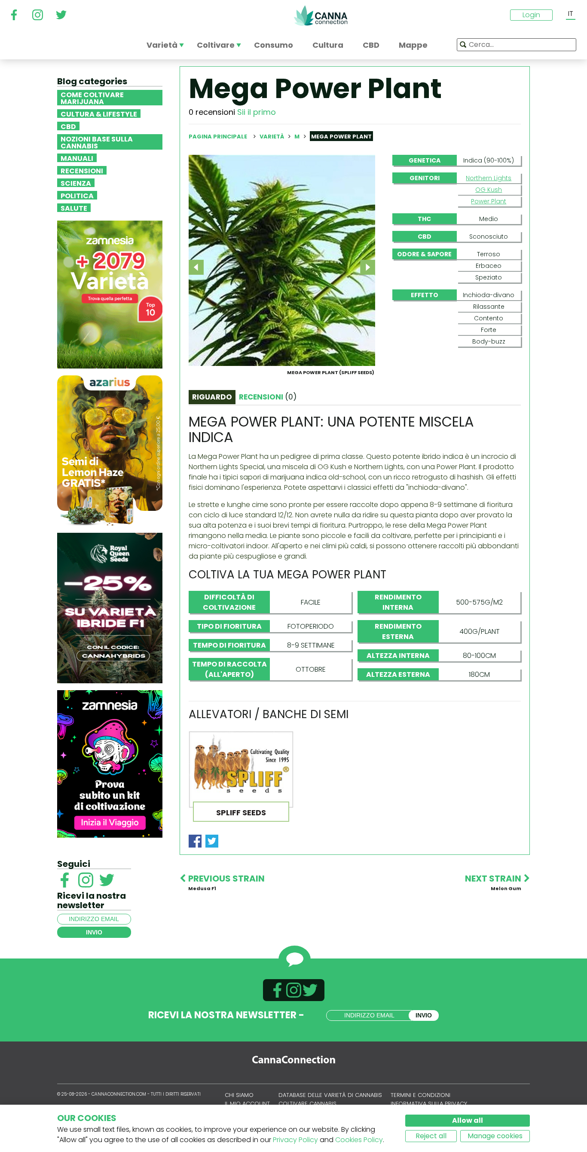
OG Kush (488, 189)
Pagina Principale (218, 136)
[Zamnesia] (109, 294)
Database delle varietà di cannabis (330, 1095)
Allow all (467, 1120)
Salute (74, 207)
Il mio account (247, 1104)
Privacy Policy (295, 1140)
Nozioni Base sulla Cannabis (97, 142)
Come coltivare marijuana (92, 97)
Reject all (431, 1136)
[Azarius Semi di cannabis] (109, 450)
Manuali (77, 158)
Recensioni (82, 170)
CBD (68, 126)
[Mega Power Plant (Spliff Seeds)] (282, 260)
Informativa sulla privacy (429, 1104)
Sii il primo (256, 112)
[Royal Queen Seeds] (109, 607)
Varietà (272, 136)
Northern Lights (488, 178)
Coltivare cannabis (307, 1104)
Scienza (76, 182)
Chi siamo (239, 1095)
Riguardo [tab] (212, 397)
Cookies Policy (359, 1140)
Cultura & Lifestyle (99, 113)
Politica (77, 195)
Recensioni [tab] (268, 397)
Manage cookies (495, 1136)
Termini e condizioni (420, 1095)
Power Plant (488, 201)
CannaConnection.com (320, 15)
